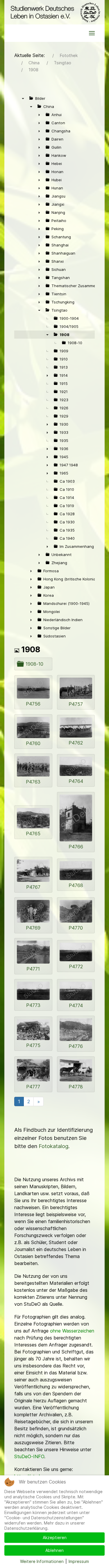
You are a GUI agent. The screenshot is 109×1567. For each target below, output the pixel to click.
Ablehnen (54, 1550)
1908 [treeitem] (64, 334)
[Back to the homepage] (54, 12)
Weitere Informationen (42, 1561)
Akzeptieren (55, 1537)
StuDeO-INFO (29, 1456)
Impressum (79, 1561)
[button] (92, 33)
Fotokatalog (53, 1146)
